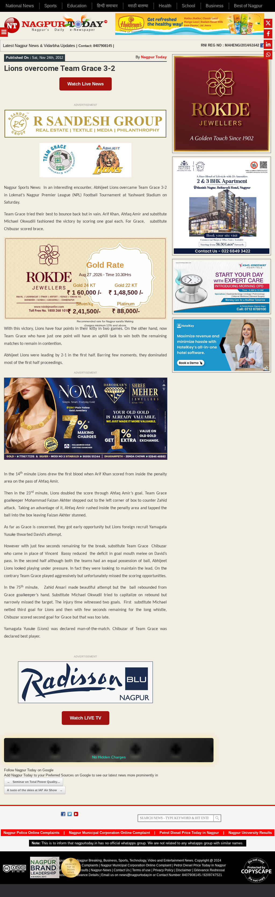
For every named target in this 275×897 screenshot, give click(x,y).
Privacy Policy (163, 870)
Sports (50, 5)
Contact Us (122, 870)
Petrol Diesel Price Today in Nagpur (189, 833)
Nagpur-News (101, 870)
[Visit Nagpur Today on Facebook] (262, 45)
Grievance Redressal (209, 870)
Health (165, 5)
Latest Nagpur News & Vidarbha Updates (39, 45)
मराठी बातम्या (138, 5)
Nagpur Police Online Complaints (31, 833)
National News (20, 5)
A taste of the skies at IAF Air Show (35, 790)
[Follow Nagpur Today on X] (69, 814)
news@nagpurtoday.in (135, 875)
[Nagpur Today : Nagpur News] (56, 25)
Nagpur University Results (250, 833)
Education (76, 5)
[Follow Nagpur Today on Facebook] (63, 814)
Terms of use (141, 870)
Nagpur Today (154, 57)
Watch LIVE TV (85, 718)
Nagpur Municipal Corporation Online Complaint (109, 833)
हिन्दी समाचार (107, 5)
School (188, 5)
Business (214, 5)
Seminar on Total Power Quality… (33, 781)
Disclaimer (184, 870)
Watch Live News (85, 83)
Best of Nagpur (248, 5)
